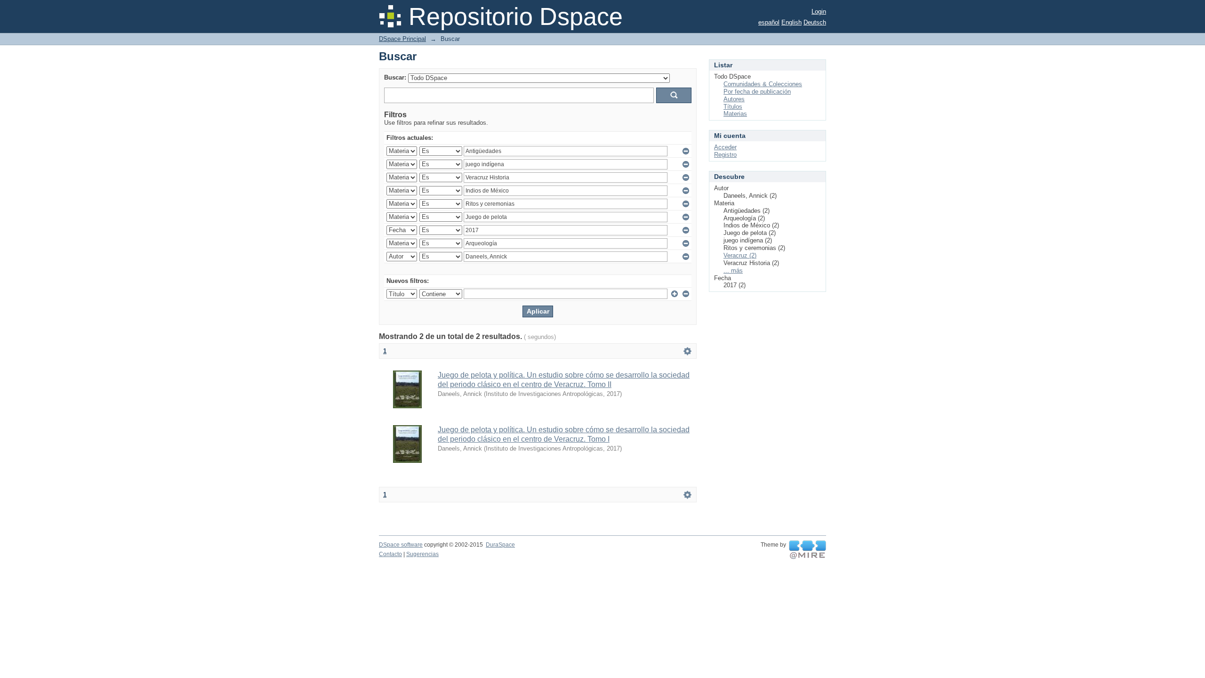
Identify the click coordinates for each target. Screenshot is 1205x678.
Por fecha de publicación (757, 91)
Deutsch (814, 22)
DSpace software (401, 544)
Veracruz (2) (739, 255)
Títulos (732, 106)
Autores (734, 99)
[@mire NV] (807, 550)
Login (818, 11)
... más (733, 270)
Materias (735, 113)
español (768, 22)
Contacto (390, 554)
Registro (725, 154)
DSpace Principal (402, 38)
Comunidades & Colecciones (762, 84)
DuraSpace (500, 544)
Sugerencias (422, 554)
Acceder (725, 147)
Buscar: (395, 77)
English (791, 22)
